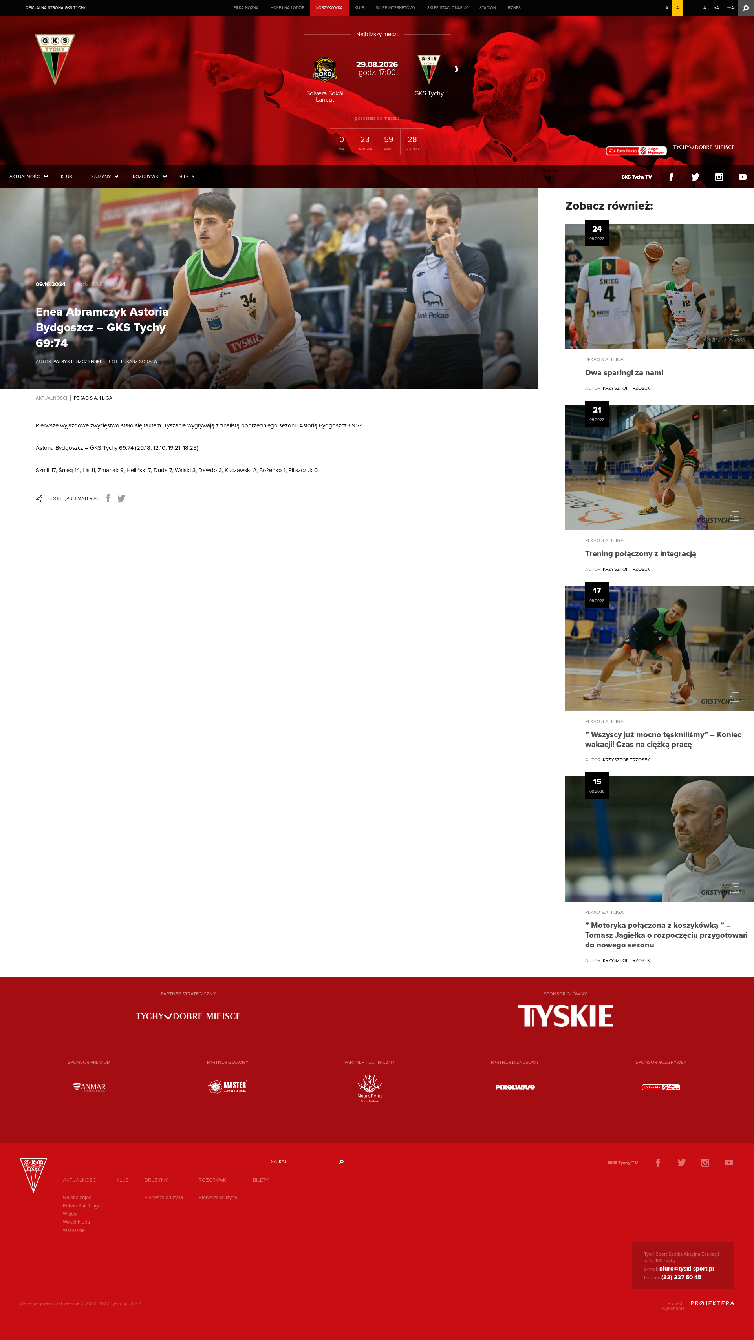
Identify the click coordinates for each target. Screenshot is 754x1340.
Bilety (187, 176)
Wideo (70, 1214)
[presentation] (300, 69)
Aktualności (25, 176)
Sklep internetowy (395, 7)
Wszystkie (74, 1230)
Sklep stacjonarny (447, 7)
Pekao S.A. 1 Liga (82, 1206)
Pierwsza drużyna (164, 1197)
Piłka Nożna (246, 7)
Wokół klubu (76, 1222)
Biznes (514, 7)
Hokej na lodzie (287, 7)
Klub (359, 7)
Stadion (487, 7)
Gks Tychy (57, 58)
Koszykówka (329, 7)
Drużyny (100, 176)
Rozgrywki (146, 176)
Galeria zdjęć (77, 1197)
